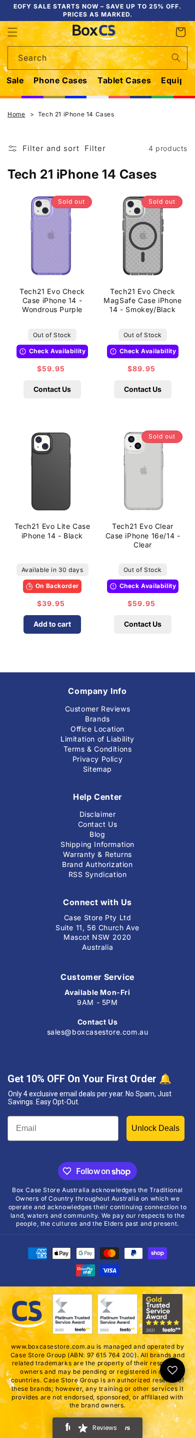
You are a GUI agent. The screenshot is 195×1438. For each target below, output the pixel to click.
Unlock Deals (156, 1128)
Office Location (97, 727)
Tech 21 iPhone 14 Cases (76, 114)
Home (16, 114)
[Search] (176, 58)
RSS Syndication (97, 872)
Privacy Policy (97, 757)
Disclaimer (98, 812)
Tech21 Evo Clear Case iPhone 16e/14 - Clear (143, 535)
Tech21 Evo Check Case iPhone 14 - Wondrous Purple (52, 300)
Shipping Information (97, 842)
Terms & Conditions (98, 747)
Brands (97, 716)
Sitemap (97, 767)
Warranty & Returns (97, 852)
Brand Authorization (97, 862)
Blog (97, 832)
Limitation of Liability (97, 737)
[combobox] (97, 58)
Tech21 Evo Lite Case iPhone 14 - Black (52, 530)
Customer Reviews (97, 706)
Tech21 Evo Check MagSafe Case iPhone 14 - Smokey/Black (143, 300)
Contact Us (52, 389)
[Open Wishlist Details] (172, 1370)
